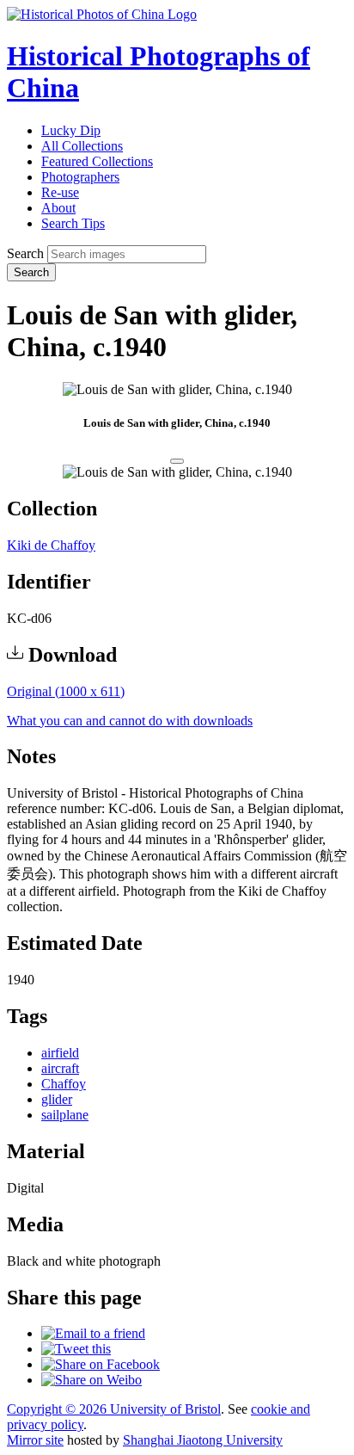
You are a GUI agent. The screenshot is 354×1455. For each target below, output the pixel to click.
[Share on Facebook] (100, 1364)
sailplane (64, 1114)
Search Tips (73, 223)
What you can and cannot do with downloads (130, 720)
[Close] (177, 461)
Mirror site (35, 1440)
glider (56, 1099)
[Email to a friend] (93, 1333)
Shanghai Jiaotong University (203, 1440)
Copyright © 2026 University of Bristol (114, 1409)
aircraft (60, 1068)
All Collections (82, 146)
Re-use (60, 192)
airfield (60, 1052)
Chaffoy (63, 1083)
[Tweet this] (76, 1348)
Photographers (80, 177)
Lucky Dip (71, 130)
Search (25, 253)
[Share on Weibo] (91, 1379)
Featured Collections (97, 161)
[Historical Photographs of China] (102, 14)
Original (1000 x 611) (66, 691)
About (58, 207)
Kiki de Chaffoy (51, 545)
